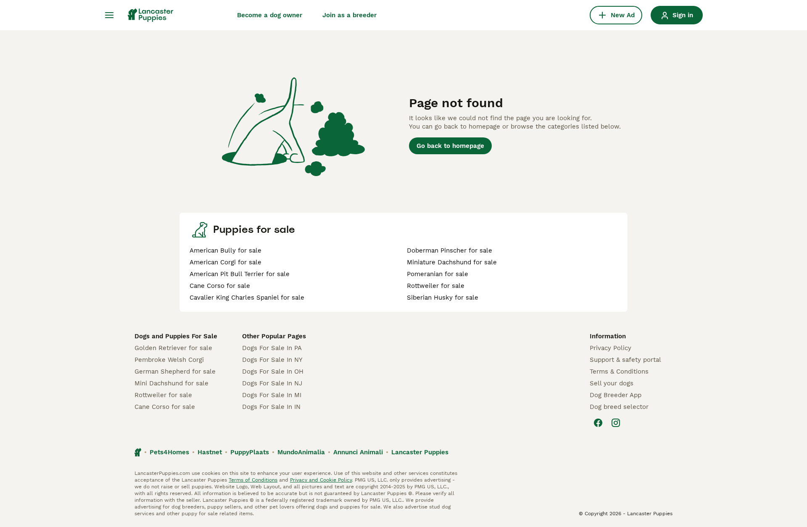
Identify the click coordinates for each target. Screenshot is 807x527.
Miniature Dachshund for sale (452, 262)
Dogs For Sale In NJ (272, 383)
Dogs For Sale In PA (272, 348)
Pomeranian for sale (437, 274)
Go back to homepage (450, 146)
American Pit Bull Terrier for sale (240, 274)
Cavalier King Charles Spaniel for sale (247, 297)
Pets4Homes (169, 452)
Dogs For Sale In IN (271, 407)
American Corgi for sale (225, 262)
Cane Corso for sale (220, 286)
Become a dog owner (269, 15)
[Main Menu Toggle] (109, 15)
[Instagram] (615, 422)
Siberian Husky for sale (442, 297)
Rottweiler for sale (435, 286)
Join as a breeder (349, 15)
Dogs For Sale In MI (271, 395)
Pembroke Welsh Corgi (169, 360)
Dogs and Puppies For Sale (175, 336)
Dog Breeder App (615, 395)
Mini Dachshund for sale (171, 383)
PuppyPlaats (249, 452)
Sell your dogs (611, 383)
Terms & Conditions (619, 371)
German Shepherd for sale (175, 371)
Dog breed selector (619, 407)
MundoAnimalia (301, 452)
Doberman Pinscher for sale (449, 250)
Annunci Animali (358, 452)
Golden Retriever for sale (173, 348)
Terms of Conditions (253, 480)
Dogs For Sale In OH (272, 371)
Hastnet (210, 452)
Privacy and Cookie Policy (321, 480)
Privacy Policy (610, 348)
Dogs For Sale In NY (272, 360)
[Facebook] (598, 422)
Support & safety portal (625, 360)
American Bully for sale (225, 250)
